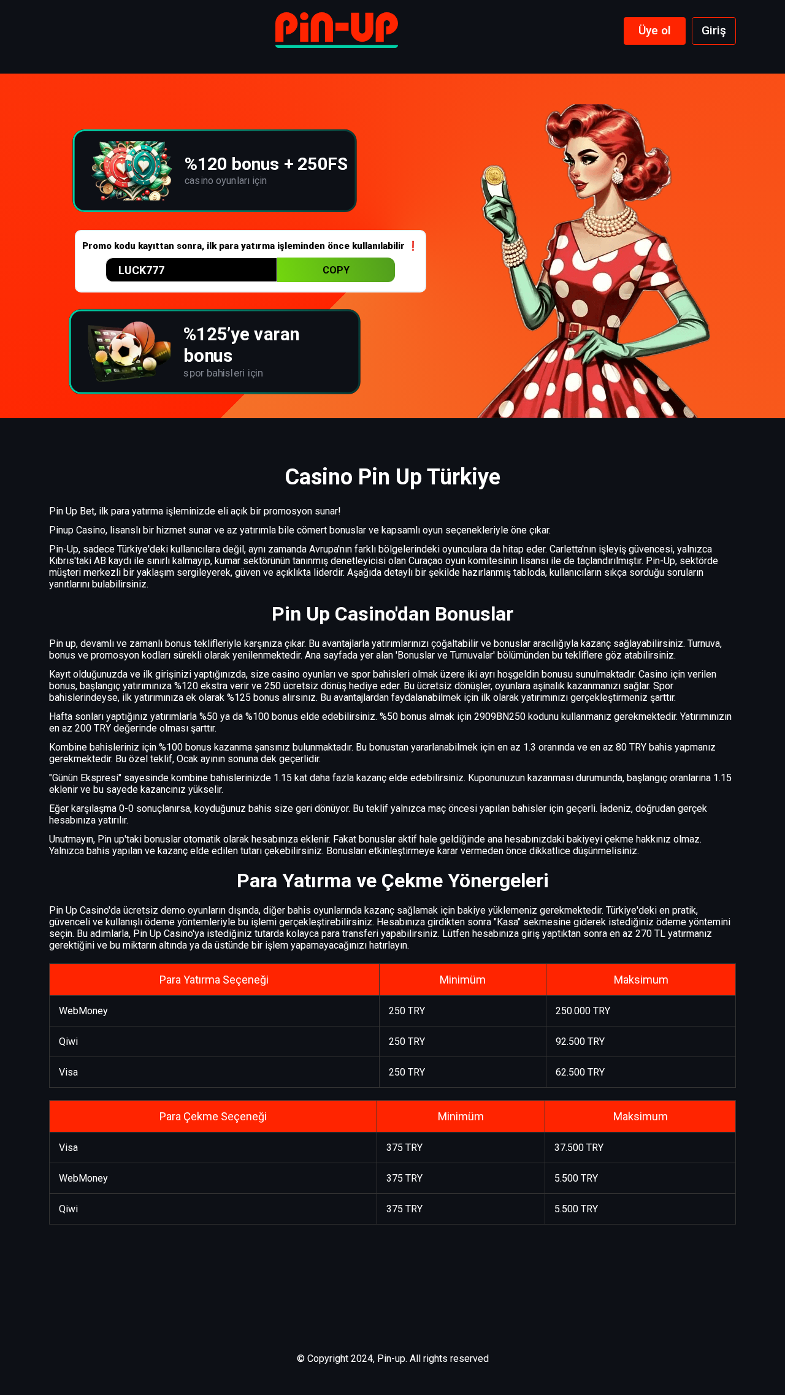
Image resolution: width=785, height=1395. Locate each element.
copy (336, 270)
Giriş (714, 30)
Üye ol (654, 30)
